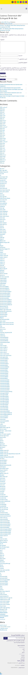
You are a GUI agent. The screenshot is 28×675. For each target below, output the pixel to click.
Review (1, 565)
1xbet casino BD (3, 214)
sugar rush (2, 593)
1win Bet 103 (3, 180)
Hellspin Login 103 (4, 455)
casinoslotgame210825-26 (6, 414)
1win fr (1, 193)
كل (24, 650)
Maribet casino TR (4, 473)
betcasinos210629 (4, 308)
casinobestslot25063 (4, 390)
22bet (1, 236)
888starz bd (2, 241)
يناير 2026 (2, 118)
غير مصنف (2, 619)
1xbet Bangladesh (4, 211)
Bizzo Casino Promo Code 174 (6, 323)
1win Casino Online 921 (5, 190)
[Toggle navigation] (26, 8)
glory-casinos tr (3, 445)
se (0, 573)
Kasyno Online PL (4, 470)
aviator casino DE (4, 255)
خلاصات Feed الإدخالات (5, 626)
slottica (1, 589)
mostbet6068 (3, 506)
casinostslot (3, 419)
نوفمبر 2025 (3, 122)
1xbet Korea (2, 219)
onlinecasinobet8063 (4, 527)
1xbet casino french (4, 216)
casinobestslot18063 (4, 383)
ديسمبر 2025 (3, 120)
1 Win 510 (2, 169)
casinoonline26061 (4, 409)
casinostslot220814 (4, 421)
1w (0, 175)
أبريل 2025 (2, 133)
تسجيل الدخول (3, 625)
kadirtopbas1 (3, 467)
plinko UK (2, 555)
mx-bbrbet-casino (4, 512)
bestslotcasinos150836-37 (6, 300)
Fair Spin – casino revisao (5, 431)
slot (1, 575)
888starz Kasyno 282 (4, 242)
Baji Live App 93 (3, 268)
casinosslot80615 (4, 417)
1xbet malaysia (3, 223)
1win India (2, 195)
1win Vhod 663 (3, 205)
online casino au (3, 517)
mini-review (2, 478)
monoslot (2, 491)
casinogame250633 (4, 398)
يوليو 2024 (2, 143)
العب (23, 649)
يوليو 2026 (2, 109)
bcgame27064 (3, 282)
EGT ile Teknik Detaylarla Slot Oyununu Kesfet (10, 88)
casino (1, 344)
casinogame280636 (4, 403)
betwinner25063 (3, 314)
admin (2, 22)
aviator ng (2, 264)
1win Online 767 (3, 200)
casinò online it (3, 352)
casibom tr (2, 334)
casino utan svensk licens (5, 355)
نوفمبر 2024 (3, 138)
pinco (1, 550)
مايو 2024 (2, 146)
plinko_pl (2, 557)
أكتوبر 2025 (2, 123)
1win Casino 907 (3, 188)
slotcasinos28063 (4, 585)
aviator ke (2, 260)
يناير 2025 (2, 136)
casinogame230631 (4, 396)
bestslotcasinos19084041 (6, 303)
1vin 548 (2, 173)
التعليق (2, 39)
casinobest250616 (4, 373)
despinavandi (3, 426)
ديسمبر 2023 (3, 155)
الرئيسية (23, 659)
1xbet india (2, 218)
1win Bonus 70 (3, 183)
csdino (1, 424)
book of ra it (3, 329)
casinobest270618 (4, 375)
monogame (2, 490)
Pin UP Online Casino (4, 547)
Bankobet (2, 270)
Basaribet (2, 272)
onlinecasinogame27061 (5, 534)
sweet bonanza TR (4, 596)
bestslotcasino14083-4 (5, 295)
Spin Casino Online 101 (5, 591)
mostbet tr (2, 503)
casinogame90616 (4, 406)
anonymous (2, 247)
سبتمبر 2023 (3, 159)
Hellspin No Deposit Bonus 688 (7, 457)
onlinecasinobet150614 (5, 524)
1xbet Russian (3, 231)
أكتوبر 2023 (2, 158)
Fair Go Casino (3, 429)
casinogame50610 (4, 404)
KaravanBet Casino (4, 468)
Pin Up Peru (2, 549)
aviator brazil (3, 254)
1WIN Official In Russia (5, 198)
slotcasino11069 (3, 576)
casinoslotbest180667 (5, 411)
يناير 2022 (2, 163)
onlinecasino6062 (4, 519)
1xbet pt (2, 226)
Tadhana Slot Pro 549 (5, 599)
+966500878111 (14, 667)
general (1, 440)
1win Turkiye (2, 201)
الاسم (20, 55)
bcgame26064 (3, 280)
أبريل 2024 (2, 148)
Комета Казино (3, 612)
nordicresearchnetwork (5, 516)
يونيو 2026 (2, 110)
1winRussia (2, 206)
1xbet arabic (2, 210)
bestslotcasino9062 (4, 298)
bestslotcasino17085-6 (5, 296)
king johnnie (2, 472)
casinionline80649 (4, 341)
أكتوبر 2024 (2, 140)
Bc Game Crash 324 (4, 277)
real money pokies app (5, 563)
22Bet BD (2, 237)
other (1, 537)
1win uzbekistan (3, 203)
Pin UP (1, 544)
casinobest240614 (4, 372)
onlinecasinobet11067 (5, 521)
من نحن (23, 657)
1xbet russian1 (3, 232)
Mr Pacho (2, 511)
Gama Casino (3, 437)
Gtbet (1, 449)
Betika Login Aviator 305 (5, 309)
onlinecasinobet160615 (5, 526)
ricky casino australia (4, 570)
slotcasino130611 (3, 578)
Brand (1, 331)
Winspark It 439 (3, 609)
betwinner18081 (3, 313)
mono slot (2, 485)
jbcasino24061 (3, 462)
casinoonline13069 (4, 408)
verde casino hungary (5, 601)
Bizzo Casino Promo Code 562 (7, 324)
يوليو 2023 (2, 161)
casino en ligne (3, 345)
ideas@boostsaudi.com (12, 663)
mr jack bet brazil (4, 509)
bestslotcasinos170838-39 (5, 301)
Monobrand (2, 486)
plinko (1, 552)
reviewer (2, 568)
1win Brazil (2, 187)
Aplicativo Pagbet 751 (5, 249)
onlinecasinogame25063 (5, 532)
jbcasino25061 (3, 463)
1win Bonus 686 (3, 182)
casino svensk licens (4, 354)
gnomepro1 (2, 447)
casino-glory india (4, 357)
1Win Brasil (2, 185)
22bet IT (2, 239)
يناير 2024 (2, 153)
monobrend (2, 488)
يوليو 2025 (2, 128)
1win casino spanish (4, 191)
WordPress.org (3, 630)
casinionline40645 (4, 337)
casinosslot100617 (4, 416)
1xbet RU (2, 228)
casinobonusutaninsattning (6, 391)
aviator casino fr (3, 257)
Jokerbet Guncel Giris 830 (5, 465)
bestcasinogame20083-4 (5, 291)
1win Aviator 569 (3, 177)
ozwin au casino (3, 539)
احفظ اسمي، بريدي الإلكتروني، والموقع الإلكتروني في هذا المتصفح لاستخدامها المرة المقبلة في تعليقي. (13, 68)
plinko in (2, 553)
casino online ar (3, 350)
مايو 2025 (2, 132)
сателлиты (2, 614)
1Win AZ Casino (3, 178)
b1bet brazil (2, 267)
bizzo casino (3, 321)
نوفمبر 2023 (2, 156)
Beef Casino (2, 285)
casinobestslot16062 (4, 381)
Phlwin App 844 (3, 542)
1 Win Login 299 (3, 170)
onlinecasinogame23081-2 (5, 529)
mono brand (3, 483)
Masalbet (2, 475)
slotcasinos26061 (4, 581)
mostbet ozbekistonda (5, 501)
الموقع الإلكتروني (22, 62)
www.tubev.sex (3, 611)
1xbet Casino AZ (3, 213)
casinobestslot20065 (5, 386)
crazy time (2, 422)
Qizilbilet (2, 560)
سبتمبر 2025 (3, 125)
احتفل (23, 652)
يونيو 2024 (2, 145)
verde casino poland (4, 603)
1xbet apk (2, 208)
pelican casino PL (4, 540)
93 (0, 244)
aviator (1, 252)
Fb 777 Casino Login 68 (5, 434)
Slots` (1, 588)
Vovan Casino (3, 606)
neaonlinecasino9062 (4, 514)
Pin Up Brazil (3, 545)
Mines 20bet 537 (3, 476)
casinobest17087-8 (4, 363)
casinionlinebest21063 (5, 342)
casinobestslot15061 (4, 380)
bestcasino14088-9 (4, 286)
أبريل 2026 (2, 114)
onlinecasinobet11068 (5, 522)
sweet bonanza (3, 594)
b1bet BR (2, 265)
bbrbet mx (2, 275)
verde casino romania (5, 604)
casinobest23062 (4, 370)
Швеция (2, 617)
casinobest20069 (4, 365)
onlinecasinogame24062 (5, 530)
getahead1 (2, 444)
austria (1, 250)
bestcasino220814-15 (4, 290)
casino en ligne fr (4, 347)
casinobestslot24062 (5, 388)
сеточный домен (4, 616)
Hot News (2, 458)
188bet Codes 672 (4, 172)
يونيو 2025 (2, 130)
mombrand (2, 481)
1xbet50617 (2, 234)
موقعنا (23, 655)
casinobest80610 (4, 378)
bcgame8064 (3, 283)
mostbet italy (3, 498)
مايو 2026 (2, 112)
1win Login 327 (3, 196)
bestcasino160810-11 (4, 288)
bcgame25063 (3, 278)
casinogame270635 (4, 401)
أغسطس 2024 (3, 141)
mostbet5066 (3, 504)
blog (1, 326)
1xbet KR (2, 221)
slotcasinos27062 (4, 583)
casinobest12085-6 (4, 359)
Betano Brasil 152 (4, 306)
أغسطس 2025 (3, 127)
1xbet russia (2, 229)
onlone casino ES (4, 535)
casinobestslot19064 (4, 385)
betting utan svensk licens (6, 311)
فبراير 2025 (2, 135)
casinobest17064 (4, 362)
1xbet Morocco (3, 224)
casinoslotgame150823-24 (6, 413)
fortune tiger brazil (4, 436)
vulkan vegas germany (5, 607)
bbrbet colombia (3, 273)
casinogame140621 (4, 393)
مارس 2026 (2, 115)
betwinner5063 (3, 316)
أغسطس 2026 (3, 107)
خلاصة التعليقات (4, 628)
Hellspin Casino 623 (4, 450)
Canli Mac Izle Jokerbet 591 (6, 332)
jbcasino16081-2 (3, 460)
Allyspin (1, 246)
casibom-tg (2, 336)
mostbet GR (2, 494)
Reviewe (2, 567)
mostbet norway (3, 499)
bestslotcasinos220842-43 (6, 304)
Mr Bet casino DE (8, 23)
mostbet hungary (4, 496)
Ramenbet (2, 562)
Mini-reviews (2, 480)
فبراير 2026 (2, 117)
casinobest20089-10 (4, 367)
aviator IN (2, 259)
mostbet (2, 493)
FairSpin (2, 432)
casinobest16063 (3, 360)
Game (1, 439)
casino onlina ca (3, 349)
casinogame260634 (4, 399)
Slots (1, 586)
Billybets (2, 318)
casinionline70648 (4, 339)
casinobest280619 (4, 377)
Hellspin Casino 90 (4, 452)
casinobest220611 (4, 368)
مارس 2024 (2, 150)
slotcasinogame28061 (5, 580)
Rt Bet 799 (2, 571)
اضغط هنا (17, 665)
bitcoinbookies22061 (4, 319)
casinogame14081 (4, 395)
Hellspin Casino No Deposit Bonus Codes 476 (10, 454)
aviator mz (2, 262)
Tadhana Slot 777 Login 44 (6, 598)
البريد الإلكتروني (22, 59)
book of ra (2, 327)
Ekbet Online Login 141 (5, 427)
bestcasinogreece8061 (5, 293)
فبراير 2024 (2, 151)
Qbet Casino (2, 558)
